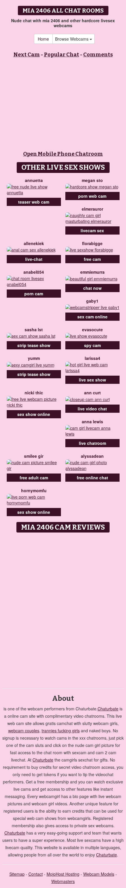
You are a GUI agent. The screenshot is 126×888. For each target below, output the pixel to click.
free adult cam (34, 478)
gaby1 (92, 301)
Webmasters (63, 881)
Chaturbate (108, 709)
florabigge (92, 243)
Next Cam (26, 54)
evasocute (92, 329)
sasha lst (34, 329)
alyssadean (92, 456)
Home (43, 39)
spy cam (92, 345)
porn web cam (92, 196)
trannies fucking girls (61, 730)
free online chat (92, 478)
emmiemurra (92, 272)
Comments (98, 54)
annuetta (34, 180)
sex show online (33, 414)
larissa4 (92, 358)
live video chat (92, 409)
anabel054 (33, 272)
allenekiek (34, 243)
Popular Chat (61, 54)
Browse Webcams (72, 39)
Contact (35, 874)
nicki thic (34, 393)
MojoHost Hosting (63, 874)
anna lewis (92, 421)
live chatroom (92, 443)
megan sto (92, 180)
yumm (34, 358)
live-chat (33, 259)
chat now (92, 288)
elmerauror (92, 209)
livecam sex (92, 230)
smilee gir (33, 456)
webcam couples (23, 730)
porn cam (33, 293)
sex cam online (92, 317)
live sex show (92, 380)
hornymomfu (34, 490)
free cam (92, 259)
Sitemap (17, 874)
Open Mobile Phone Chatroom (63, 154)
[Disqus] (63, 608)
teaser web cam (33, 202)
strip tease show (33, 345)
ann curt (92, 393)
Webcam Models (98, 874)
